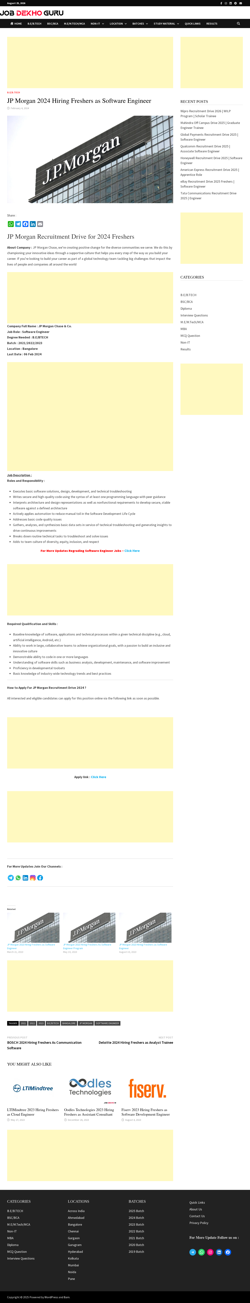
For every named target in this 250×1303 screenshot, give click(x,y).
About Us (195, 1209)
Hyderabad (75, 1251)
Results (211, 23)
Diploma (186, 308)
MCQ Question (190, 335)
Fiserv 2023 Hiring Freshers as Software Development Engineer (146, 1112)
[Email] (240, 3)
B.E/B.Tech (53, 1023)
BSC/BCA (52, 23)
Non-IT (185, 342)
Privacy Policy (198, 1223)
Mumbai (73, 1265)
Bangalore (69, 1023)
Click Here (132, 551)
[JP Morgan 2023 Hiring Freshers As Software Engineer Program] (89, 928)
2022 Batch (136, 1231)
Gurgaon (74, 1238)
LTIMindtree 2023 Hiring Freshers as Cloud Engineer (33, 1112)
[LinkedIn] (231, 3)
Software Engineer (107, 1023)
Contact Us (197, 1216)
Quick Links (193, 23)
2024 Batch (136, 1218)
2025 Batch (136, 1211)
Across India (76, 1211)
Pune (71, 1279)
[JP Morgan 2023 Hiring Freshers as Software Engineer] (33, 928)
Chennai (73, 1231)
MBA (183, 329)
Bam (67, 1297)
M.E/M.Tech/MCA (74, 23)
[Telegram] (235, 3)
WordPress (51, 1297)
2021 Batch (136, 1238)
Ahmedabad (76, 1218)
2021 (23, 1023)
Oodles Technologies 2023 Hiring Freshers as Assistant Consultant (89, 1112)
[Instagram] (226, 3)
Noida (72, 1272)
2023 (41, 1023)
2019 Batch (136, 1251)
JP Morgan (85, 1023)
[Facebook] (222, 3)
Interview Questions (194, 315)
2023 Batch (136, 1224)
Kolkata (73, 1258)
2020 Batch (136, 1245)
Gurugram (75, 1245)
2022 (32, 1023)
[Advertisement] (90, 62)
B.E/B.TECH (34, 23)
